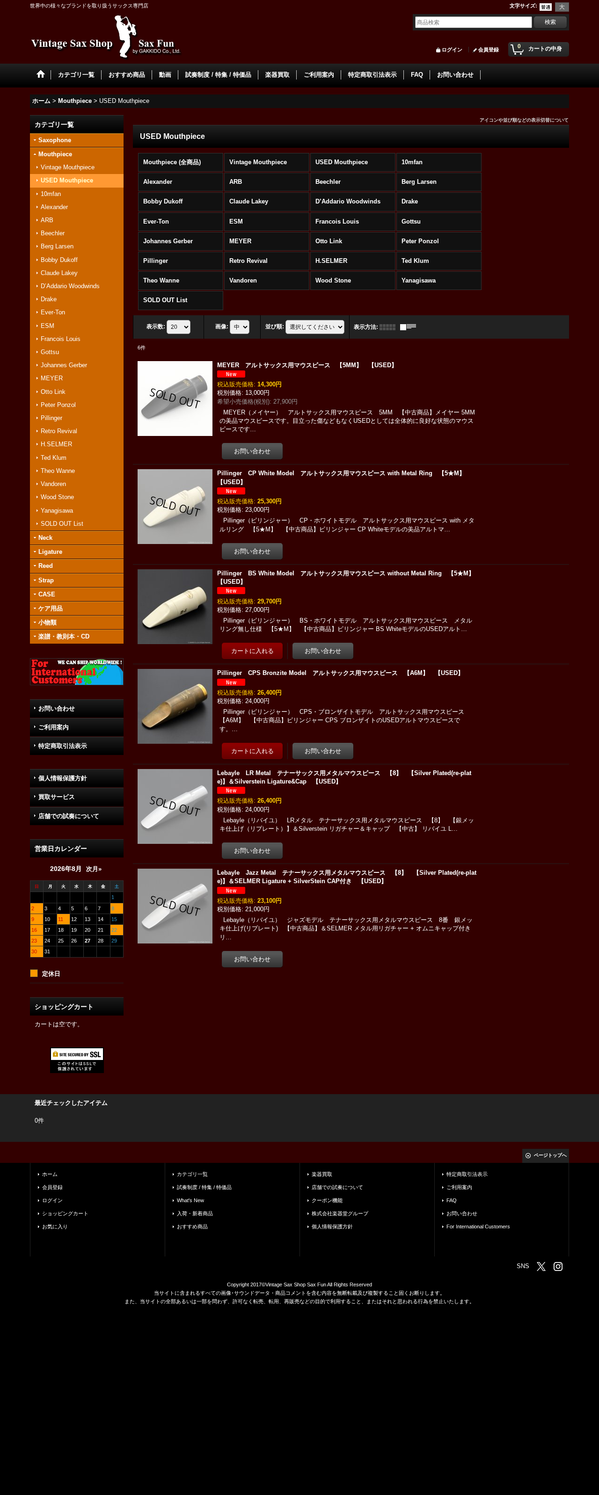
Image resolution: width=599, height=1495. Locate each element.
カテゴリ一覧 (192, 1174)
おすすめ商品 (192, 1226)
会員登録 (488, 49)
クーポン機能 (327, 1200)
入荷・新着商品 (195, 1213)
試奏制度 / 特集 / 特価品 (204, 1187)
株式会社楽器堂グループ (340, 1213)
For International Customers (478, 1226)
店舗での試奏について (68, 816)
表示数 (155, 326)
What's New (190, 1200)
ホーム (50, 1174)
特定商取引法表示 (62, 745)
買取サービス (56, 796)
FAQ (451, 1200)
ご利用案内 (53, 727)
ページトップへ (550, 1155)
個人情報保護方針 (62, 778)
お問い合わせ (56, 708)
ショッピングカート (65, 1213)
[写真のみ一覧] (390, 327)
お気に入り (55, 1226)
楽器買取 (322, 1174)
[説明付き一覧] (410, 327)
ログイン (452, 49)
